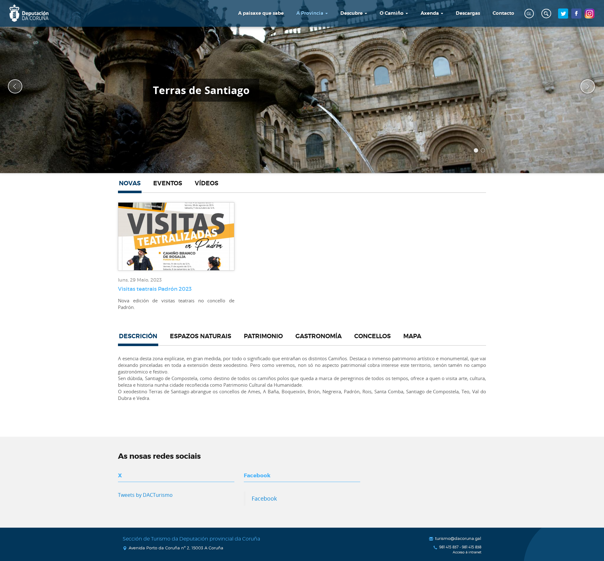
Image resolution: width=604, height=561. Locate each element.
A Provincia (310, 13)
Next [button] (583, 86)
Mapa (412, 336)
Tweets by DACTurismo (145, 494)
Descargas (468, 13)
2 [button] (484, 151)
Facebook (264, 498)
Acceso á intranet (467, 552)
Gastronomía (318, 336)
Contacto (503, 13)
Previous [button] (11, 86)
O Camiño (392, 13)
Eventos (167, 183)
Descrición (138, 336)
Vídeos (206, 183)
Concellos (372, 336)
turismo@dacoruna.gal (458, 538)
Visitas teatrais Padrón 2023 (155, 288)
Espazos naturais (200, 336)
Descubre (352, 13)
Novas (130, 183)
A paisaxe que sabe (261, 13)
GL (529, 13)
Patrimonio (263, 336)
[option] (302, 86)
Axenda (430, 13)
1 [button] (477, 151)
